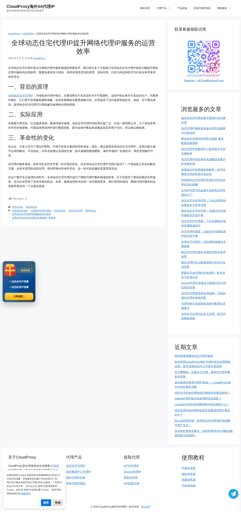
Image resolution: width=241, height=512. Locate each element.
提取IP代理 (131, 477)
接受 (46, 502)
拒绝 (58, 502)
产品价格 (182, 8)
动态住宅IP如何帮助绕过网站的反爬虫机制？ (202, 392)
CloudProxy (14, 33)
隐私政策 (25, 493)
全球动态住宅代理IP (20, 95)
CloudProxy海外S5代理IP (31, 6)
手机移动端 (189, 485)
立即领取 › (19, 296)
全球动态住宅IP (20, 210)
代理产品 (162, 8)
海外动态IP (31, 207)
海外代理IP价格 (75, 477)
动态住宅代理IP (75, 465)
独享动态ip (90, 210)
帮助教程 (222, 8)
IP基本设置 (188, 468)
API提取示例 (131, 483)
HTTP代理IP (131, 465)
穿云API (145, 506)
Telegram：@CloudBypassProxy (204, 80)
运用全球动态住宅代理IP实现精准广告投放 (33, 217)
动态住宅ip (28, 33)
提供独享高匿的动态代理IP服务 (194, 356)
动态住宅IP (60, 210)
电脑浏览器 (189, 479)
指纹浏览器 (189, 474)
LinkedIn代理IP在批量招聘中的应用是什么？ (202, 404)
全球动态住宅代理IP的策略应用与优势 (31, 214)
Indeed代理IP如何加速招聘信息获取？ (198, 398)
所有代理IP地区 (202, 8)
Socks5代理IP (132, 471)
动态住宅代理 (75, 210)
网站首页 (145, 8)
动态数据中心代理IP (78, 471)
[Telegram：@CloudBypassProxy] (233, 494)
